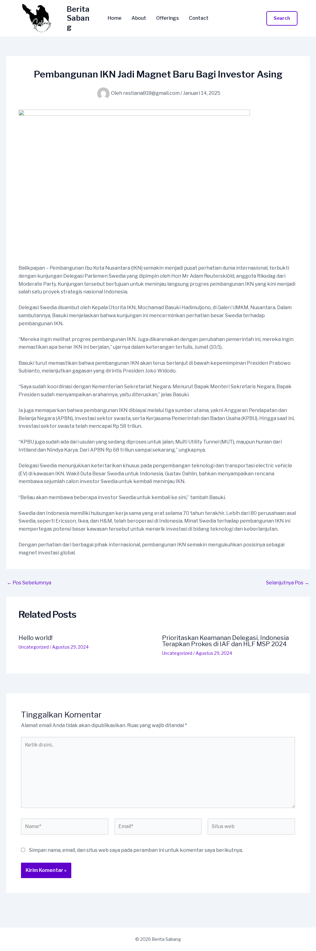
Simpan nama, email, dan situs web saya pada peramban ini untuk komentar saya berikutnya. (136, 850)
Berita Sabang (78, 18)
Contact (199, 18)
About (138, 18)
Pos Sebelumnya (29, 582)
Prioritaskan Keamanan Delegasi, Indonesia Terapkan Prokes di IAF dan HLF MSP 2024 (225, 641)
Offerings (167, 18)
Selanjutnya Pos (287, 582)
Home (115, 18)
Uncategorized (34, 647)
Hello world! (35, 638)
